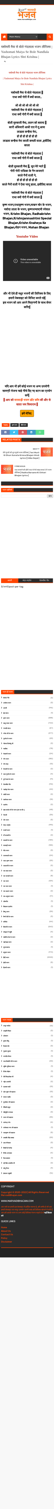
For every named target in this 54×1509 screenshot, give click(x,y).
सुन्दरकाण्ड (6, 947)
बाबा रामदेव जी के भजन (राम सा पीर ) (14, 810)
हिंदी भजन (23, 425)
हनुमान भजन (6, 952)
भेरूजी (5, 815)
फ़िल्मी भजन (6, 968)
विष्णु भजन (6, 912)
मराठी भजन (6, 830)
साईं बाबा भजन (7, 942)
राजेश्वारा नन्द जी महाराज (10, 1128)
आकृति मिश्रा (7, 1031)
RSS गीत (6, 698)
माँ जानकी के (6, 835)
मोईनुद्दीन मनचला (8, 1112)
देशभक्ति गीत (7, 784)
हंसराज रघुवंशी (7, 1173)
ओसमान (5, 1036)
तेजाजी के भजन (7, 769)
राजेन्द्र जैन (6, 1122)
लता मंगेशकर (7, 1143)
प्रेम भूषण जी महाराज (9, 1092)
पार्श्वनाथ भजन (7, 800)
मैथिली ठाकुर (6, 1107)
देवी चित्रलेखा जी (8, 1077)
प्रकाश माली (6, 1087)
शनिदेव (5, 922)
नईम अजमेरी (7, 1082)
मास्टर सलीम (7, 1097)
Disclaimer (6, 1242)
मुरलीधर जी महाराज (9, 1102)
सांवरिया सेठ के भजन (9, 937)
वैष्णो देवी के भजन (8, 917)
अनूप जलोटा (6, 1026)
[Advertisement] (27, 26)
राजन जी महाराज (8, 1117)
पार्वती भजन (6, 794)
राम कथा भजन (7, 871)
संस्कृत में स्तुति (7, 932)
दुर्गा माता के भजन (8, 779)
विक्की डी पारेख (7, 1148)
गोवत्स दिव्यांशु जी (8, 744)
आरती (5, 708)
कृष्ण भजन (14, 425)
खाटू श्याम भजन (8, 723)
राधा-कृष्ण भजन (8, 861)
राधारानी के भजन (8, 866)
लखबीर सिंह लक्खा (8, 1138)
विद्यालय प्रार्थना (7, 907)
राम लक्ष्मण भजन (8, 891)
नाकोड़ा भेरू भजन (8, 790)
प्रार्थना (5, 805)
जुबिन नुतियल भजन (8, 1066)
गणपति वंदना (6, 728)
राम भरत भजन (7, 886)
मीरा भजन (6, 851)
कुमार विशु (6, 1041)
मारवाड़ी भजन (7, 845)
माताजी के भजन (7, 840)
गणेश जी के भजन (8, 733)
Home (4, 1227)
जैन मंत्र (5, 764)
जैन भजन (6, 759)
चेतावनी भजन (7, 754)
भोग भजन (6, 820)
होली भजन (6, 963)
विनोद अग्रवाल (7, 1153)
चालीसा (5, 749)
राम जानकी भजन (8, 876)
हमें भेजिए (27, 413)
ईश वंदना (5, 713)
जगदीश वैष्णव (7, 1056)
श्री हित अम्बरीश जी (9, 1163)
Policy (4, 1238)
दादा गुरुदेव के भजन (9, 774)
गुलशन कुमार (7, 1051)
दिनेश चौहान (6, 1072)
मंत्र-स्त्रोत (6, 825)
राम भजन (6, 881)
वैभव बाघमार (6, 1158)
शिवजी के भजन (7, 927)
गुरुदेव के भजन (7, 739)
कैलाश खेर (6, 1046)
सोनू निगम (6, 1168)
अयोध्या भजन (7, 703)
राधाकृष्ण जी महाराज (9, 1133)
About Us (6, 1231)
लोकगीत (5, 901)
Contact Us (7, 1234)
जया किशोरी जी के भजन (10, 1061)
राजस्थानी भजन (7, 856)
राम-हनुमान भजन (8, 896)
